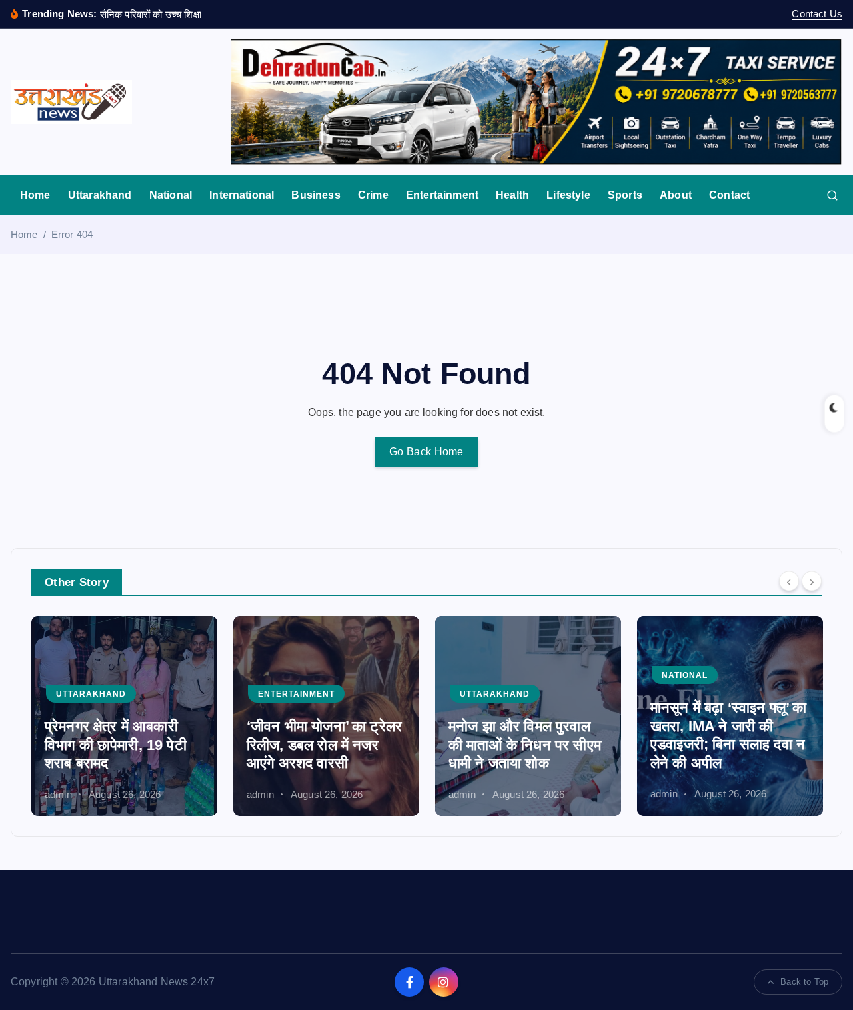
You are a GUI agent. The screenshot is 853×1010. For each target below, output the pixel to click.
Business (315, 195)
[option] (124, 716)
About (676, 195)
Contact (729, 195)
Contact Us (817, 13)
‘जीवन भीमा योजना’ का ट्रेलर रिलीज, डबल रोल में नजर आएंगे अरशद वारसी (324, 744)
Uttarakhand (100, 195)
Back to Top (804, 982)
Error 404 (72, 234)
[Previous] (789, 581)
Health (512, 195)
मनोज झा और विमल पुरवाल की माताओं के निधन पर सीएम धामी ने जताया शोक (524, 744)
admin (58, 793)
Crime (373, 195)
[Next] (812, 581)
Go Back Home (426, 451)
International (241, 195)
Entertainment (442, 195)
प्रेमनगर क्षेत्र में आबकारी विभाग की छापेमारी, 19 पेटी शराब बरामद (116, 744)
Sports (625, 195)
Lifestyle (568, 195)
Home (35, 195)
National (170, 195)
